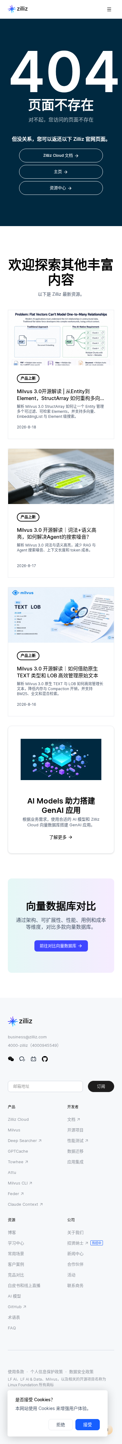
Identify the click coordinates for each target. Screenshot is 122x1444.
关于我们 (75, 1232)
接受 (87, 1424)
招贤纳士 (75, 1242)
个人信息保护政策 (46, 1371)
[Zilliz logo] (18, 9)
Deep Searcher (22, 1140)
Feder (13, 1193)
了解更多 (58, 837)
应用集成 (75, 1161)
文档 (71, 1119)
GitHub (15, 1306)
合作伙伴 (75, 1264)
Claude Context (23, 1204)
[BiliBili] (33, 1059)
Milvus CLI (18, 1182)
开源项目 (75, 1129)
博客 (12, 1232)
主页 (58, 171)
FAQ (12, 1327)
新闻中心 (75, 1253)
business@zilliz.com (27, 1036)
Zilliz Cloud (18, 1119)
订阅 (101, 1086)
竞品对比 (16, 1274)
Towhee (15, 1161)
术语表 (14, 1317)
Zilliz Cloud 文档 (58, 155)
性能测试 (75, 1140)
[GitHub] (45, 1059)
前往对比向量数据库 (58, 945)
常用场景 (16, 1253)
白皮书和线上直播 (24, 1285)
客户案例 (16, 1264)
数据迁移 (75, 1151)
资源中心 (58, 187)
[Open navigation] (109, 9)
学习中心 (16, 1242)
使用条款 (16, 1371)
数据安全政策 (81, 1371)
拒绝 (60, 1424)
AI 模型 (14, 1295)
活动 (71, 1274)
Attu (12, 1172)
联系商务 (75, 1285)
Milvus (14, 1129)
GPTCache (18, 1151)
